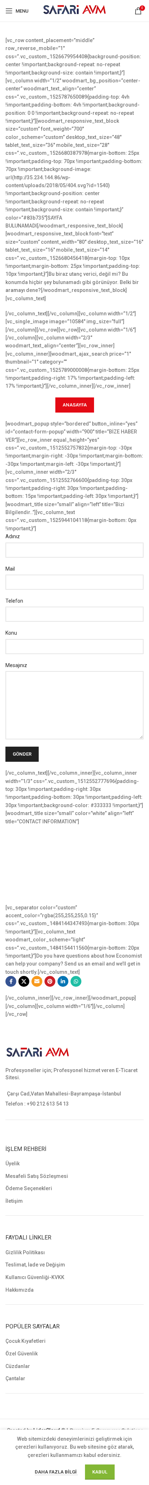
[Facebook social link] (10, 981)
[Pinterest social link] (49, 981)
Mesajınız (16, 665)
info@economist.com (50, 884)
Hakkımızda (19, 1290)
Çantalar (15, 1378)
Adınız (12, 536)
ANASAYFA (75, 405)
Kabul (99, 1472)
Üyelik (12, 1163)
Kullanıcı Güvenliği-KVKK (34, 1277)
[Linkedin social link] (63, 981)
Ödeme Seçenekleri (28, 1188)
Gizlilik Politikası (25, 1252)
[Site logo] (74, 10)
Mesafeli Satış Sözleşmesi (36, 1176)
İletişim (14, 1201)
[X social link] (23, 981)
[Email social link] (36, 981)
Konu (11, 633)
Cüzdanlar (17, 1366)
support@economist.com (54, 892)
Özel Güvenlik (21, 1353)
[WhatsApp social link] (76, 981)
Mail (10, 569)
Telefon (14, 601)
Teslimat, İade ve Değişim (35, 1265)
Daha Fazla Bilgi (56, 1472)
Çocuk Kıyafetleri (25, 1341)
